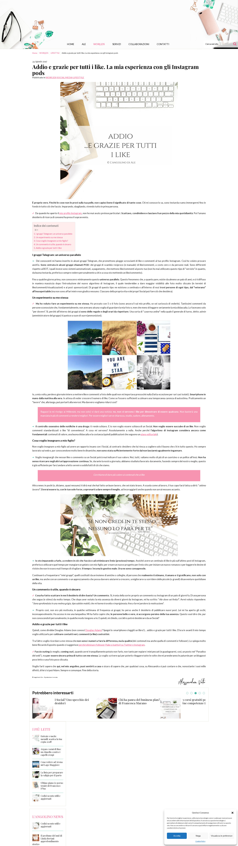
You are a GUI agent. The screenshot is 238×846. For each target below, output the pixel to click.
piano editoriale (149, 434)
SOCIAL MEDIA (65, 77)
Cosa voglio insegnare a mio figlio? (52, 241)
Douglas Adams (93, 630)
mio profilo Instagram (70, 213)
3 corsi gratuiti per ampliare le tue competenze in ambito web (160, 701)
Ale (84, 44)
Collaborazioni (139, 44)
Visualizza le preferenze (221, 836)
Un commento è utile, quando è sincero (53, 244)
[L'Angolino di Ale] (119, 21)
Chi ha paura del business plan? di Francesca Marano (96, 701)
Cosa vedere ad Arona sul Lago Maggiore (52, 763)
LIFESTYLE (55, 53)
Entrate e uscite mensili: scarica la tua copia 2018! (51, 739)
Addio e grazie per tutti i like (49, 248)
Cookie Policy (200, 841)
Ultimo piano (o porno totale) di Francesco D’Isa (52, 786)
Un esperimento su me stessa (49, 237)
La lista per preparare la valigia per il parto (52, 774)
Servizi (116, 44)
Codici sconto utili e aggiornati (50, 797)
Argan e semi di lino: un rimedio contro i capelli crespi (51, 752)
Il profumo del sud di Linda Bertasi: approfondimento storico (47, 840)
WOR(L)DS (99, 44)
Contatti (163, 44)
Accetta (176, 836)
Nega (198, 836)
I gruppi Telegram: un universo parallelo (54, 234)
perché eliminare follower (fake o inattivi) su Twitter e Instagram (112, 644)
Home (70, 44)
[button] (232, 812)
